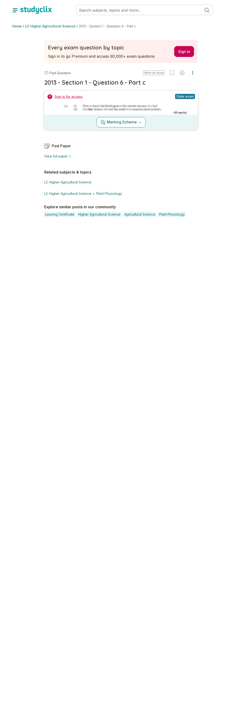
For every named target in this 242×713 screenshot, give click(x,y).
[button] (154, 72)
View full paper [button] (56, 156)
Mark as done (154, 72)
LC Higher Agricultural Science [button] (50, 26)
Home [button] (17, 26)
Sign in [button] (184, 51)
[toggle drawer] (15, 10)
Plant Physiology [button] (109, 193)
